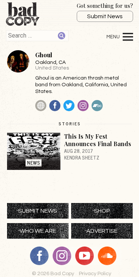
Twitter (69, 105)
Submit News (105, 16)
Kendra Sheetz (81, 157)
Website (40, 105)
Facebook (54, 105)
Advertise (102, 231)
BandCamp (97, 105)
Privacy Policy (95, 273)
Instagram (83, 105)
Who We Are (38, 231)
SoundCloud (110, 256)
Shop (102, 211)
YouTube (87, 256)
